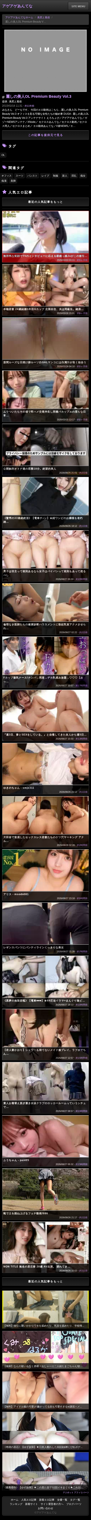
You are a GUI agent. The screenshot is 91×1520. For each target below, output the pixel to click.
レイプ (45, 175)
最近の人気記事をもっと (45, 201)
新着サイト (31, 1504)
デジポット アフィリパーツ (76, 1492)
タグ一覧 (75, 1499)
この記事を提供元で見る (45, 135)
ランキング (16, 1504)
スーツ (19, 175)
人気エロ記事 (28, 1499)
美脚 (13, 180)
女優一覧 (62, 1499)
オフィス (6, 175)
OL (3, 155)
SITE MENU (78, 6)
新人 (64, 175)
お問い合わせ (45, 1508)
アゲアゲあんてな (17, 6)
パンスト (32, 175)
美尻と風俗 (43, 17)
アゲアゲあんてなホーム (19, 17)
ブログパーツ (73, 1504)
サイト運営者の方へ (52, 1504)
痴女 (82, 175)
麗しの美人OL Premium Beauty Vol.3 (38, 96)
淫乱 (73, 175)
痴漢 (4, 180)
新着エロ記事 (46, 1499)
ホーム (14, 1499)
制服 (55, 175)
